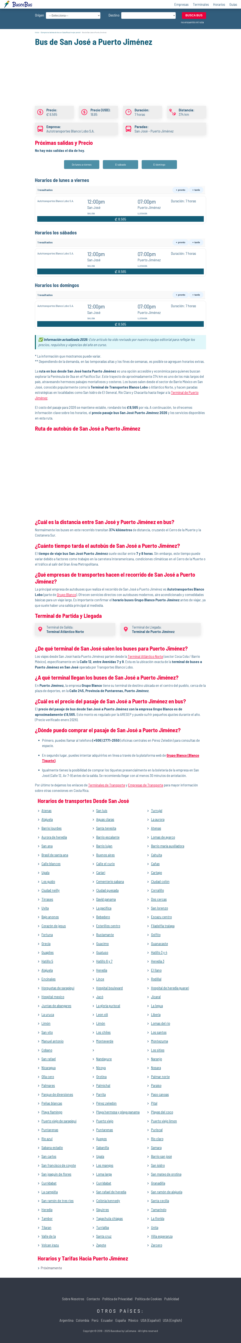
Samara (156, 1147)
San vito (47, 1032)
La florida (157, 1218)
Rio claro (157, 1138)
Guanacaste (159, 943)
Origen (39, 15)
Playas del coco (162, 1112)
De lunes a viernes (82, 164)
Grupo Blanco (66, 594)
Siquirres (102, 1209)
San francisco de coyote (58, 1165)
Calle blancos (51, 863)
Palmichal (103, 1085)
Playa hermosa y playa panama (118, 1112)
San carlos (48, 1156)
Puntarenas (49, 1129)
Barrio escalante (107, 837)
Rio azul (47, 1138)
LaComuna (130, 1330)
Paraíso (156, 1085)
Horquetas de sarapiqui (57, 988)
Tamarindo (158, 1209)
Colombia (82, 1320)
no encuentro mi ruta (192, 22)
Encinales (48, 979)
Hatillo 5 (47, 961)
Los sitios (157, 1050)
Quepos (101, 1138)
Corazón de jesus (53, 925)
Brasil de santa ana (54, 855)
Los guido (48, 881)
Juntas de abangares (56, 1005)
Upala (45, 872)
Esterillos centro (108, 925)
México (133, 1320)
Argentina (66, 1320)
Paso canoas (160, 1094)
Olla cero (47, 1076)
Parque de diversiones (57, 1094)
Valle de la (48, 1236)
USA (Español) (150, 1320)
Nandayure (104, 1059)
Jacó (99, 996)
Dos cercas (159, 899)
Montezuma (159, 1041)
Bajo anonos (50, 917)
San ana (47, 846)
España (120, 1320)
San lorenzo (159, 908)
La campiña (49, 1192)
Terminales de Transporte (106, 785)
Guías (233, 4)
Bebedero (103, 917)
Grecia (45, 943)
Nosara (156, 1067)
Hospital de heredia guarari (170, 988)
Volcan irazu (50, 1245)
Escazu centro (161, 917)
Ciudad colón (160, 881)
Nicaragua (48, 1067)
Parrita (101, 1094)
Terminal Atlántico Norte (145, 656)
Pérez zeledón (106, 1103)
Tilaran (46, 1227)
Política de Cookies (148, 1299)
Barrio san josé (161, 1156)
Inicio (37, 32)
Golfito (156, 934)
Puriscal (157, 1129)
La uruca (47, 1014)
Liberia (156, 1014)
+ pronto (180, 190)
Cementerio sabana (110, 881)
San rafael (48, 1059)
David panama (106, 899)
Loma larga (104, 1174)
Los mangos (104, 1165)
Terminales (201, 4)
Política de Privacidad (117, 1299)
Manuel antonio (52, 1041)
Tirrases (47, 899)
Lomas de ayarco (163, 837)
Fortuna (47, 934)
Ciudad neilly (50, 890)
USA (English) (172, 1320)
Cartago (156, 872)
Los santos (159, 1032)
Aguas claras (105, 819)
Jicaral (156, 996)
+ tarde (196, 190)
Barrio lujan (104, 846)
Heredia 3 (157, 961)
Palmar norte (160, 1076)
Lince (100, 979)
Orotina (101, 1076)
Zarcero (156, 1245)
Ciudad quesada (107, 890)
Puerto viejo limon (164, 1121)
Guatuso (102, 952)
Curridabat (48, 1183)
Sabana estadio (52, 1147)
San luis (101, 810)
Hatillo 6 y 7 (104, 961)
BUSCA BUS (194, 15)
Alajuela (47, 819)
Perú (95, 1320)
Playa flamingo (51, 1112)
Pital (154, 1103)
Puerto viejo (104, 1121)
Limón (45, 1023)
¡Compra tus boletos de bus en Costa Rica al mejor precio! (61, 32)
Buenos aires (105, 855)
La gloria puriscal (108, 1005)
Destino (114, 15)
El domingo (159, 164)
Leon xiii (102, 1014)
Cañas (155, 863)
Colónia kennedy (108, 1200)
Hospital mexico (52, 996)
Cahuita (156, 855)
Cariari (100, 872)
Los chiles (103, 1032)
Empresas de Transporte (145, 785)
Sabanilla (102, 1147)
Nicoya (101, 1067)
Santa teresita (106, 828)
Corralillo (157, 890)
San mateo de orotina (166, 1174)
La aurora (157, 819)
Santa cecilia (160, 1200)
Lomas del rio (160, 1023)
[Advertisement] (120, 71)
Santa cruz (104, 1236)
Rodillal (156, 979)
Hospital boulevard (109, 988)
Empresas (181, 4)
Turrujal (156, 810)
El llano (156, 970)
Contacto (93, 1299)
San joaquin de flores (56, 1174)
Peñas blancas (51, 1103)
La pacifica (103, 908)
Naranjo (156, 1059)
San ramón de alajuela (166, 1192)
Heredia (101, 970)
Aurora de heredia (54, 837)
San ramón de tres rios (57, 1200)
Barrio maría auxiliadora (167, 846)
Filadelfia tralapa (162, 925)
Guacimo (102, 943)
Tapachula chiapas (109, 1218)
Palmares (48, 1085)
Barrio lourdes (51, 828)
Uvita (45, 908)
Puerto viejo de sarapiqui (58, 1121)
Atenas (46, 810)
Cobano (46, 1050)
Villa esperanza (162, 1236)
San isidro (158, 1165)
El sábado (120, 164)
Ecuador (107, 1320)
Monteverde (104, 1041)
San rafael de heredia (111, 1192)
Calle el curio (105, 863)
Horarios (219, 4)
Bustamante (105, 934)
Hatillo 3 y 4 (159, 952)
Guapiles (47, 952)
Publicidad (171, 1299)
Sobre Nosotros (73, 1299)
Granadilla (158, 1183)
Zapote (101, 1245)
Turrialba (102, 1227)
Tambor (47, 1218)
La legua (157, 1005)
